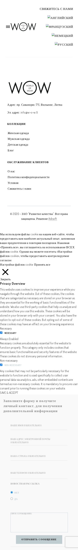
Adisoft (52, 219)
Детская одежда (18, 144)
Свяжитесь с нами (56, 9)
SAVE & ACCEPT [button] (9, 392)
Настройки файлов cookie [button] (16, 264)
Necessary (11, 333)
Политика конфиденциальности (29, 177)
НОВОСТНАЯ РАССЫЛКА (25, 483)
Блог (11, 150)
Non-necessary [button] (9, 360)
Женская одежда (18, 133)
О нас (11, 171)
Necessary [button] (6, 328)
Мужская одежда (19, 139)
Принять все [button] (42, 264)
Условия (13, 183)
